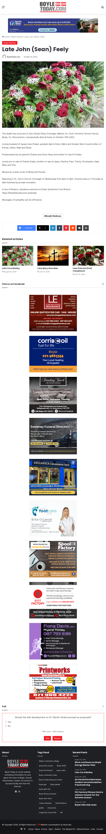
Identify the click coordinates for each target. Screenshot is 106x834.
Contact (99, 829)
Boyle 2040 (61, 766)
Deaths (58, 829)
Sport (51, 829)
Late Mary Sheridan (47, 268)
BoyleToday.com (13, 57)
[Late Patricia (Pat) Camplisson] (88, 256)
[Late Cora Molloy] (17, 256)
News (37, 829)
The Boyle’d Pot (68, 829)
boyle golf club (44, 789)
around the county (46, 766)
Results (57, 738)
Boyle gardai (55, 784)
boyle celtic (61, 770)
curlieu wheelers (45, 803)
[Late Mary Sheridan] (53, 256)
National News (83, 829)
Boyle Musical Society (47, 794)
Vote (47, 738)
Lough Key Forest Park (47, 812)
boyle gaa (43, 784)
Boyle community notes (48, 775)
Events (44, 829)
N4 (61, 812)
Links (93, 829)
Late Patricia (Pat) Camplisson (82, 269)
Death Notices (17, 37)
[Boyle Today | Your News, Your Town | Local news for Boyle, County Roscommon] (53, 7)
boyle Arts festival (46, 770)
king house (52, 808)
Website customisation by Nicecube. (56, 825)
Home (6, 37)
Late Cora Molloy (11, 268)
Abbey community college (49, 761)
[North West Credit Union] (53, 24)
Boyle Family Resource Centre (50, 780)
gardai (41, 808)
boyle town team (45, 798)
